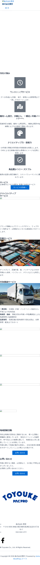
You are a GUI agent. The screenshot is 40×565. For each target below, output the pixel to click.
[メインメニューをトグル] (7, 8)
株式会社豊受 (7, 4)
